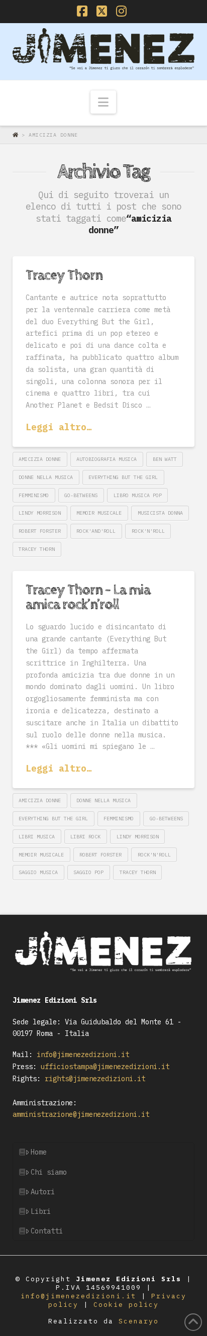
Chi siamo (49, 1172)
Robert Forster (40, 531)
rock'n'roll (148, 531)
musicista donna (160, 513)
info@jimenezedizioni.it (81, 1054)
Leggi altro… (59, 427)
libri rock (85, 836)
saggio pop (88, 872)
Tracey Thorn (64, 275)
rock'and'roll (96, 531)
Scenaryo (139, 1321)
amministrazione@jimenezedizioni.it (81, 1114)
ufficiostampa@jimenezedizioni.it (103, 1066)
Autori (43, 1191)
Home (39, 1152)
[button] (103, 102)
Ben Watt (165, 459)
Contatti (47, 1230)
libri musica (37, 836)
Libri (41, 1211)
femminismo (34, 495)
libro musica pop (138, 495)
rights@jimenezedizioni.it (93, 1078)
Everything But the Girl (123, 477)
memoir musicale (99, 513)
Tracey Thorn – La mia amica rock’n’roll (88, 597)
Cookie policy (126, 1304)
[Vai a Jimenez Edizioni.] (17, 135)
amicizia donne (40, 459)
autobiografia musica (106, 459)
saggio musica (38, 872)
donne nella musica (46, 477)
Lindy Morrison (40, 513)
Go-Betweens (80, 495)
